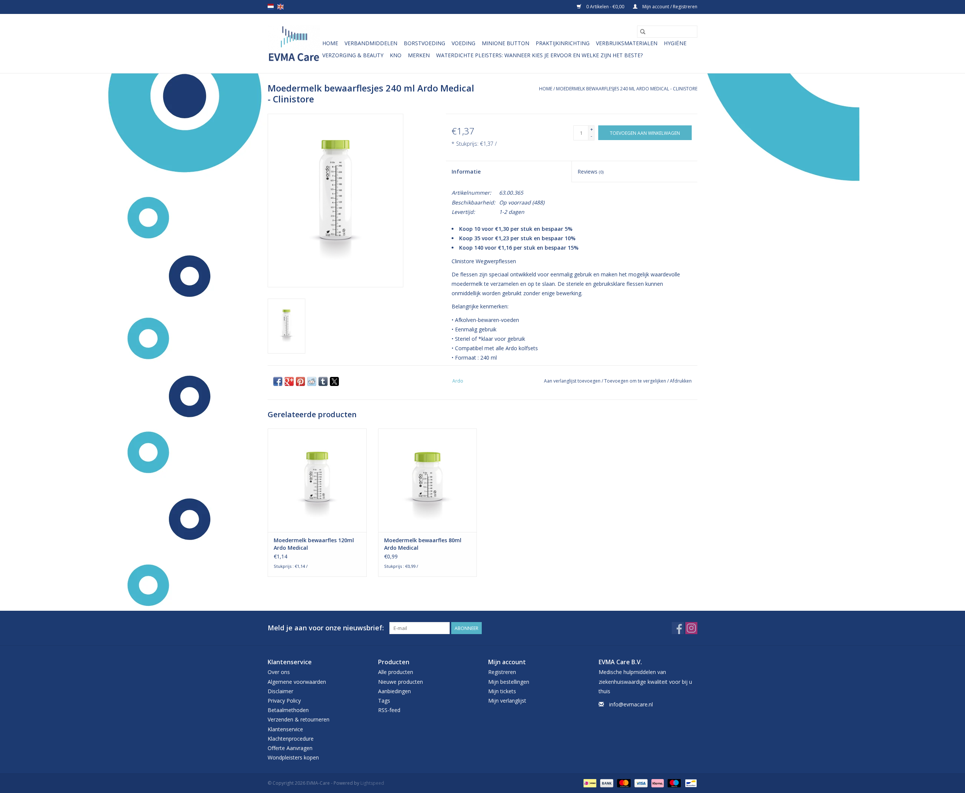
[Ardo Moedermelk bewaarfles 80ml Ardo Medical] (427, 480)
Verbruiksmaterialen (626, 43)
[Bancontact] (689, 783)
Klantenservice (285, 729)
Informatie (466, 171)
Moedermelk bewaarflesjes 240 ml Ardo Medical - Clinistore (626, 88)
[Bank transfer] (605, 783)
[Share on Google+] (289, 381)
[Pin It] (300, 381)
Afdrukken (681, 381)
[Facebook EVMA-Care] (678, 628)
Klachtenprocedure (291, 738)
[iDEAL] (589, 783)
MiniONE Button (505, 43)
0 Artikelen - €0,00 (605, 6)
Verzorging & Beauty (352, 55)
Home (330, 43)
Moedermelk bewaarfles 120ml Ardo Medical (314, 544)
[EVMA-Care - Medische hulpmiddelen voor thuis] (294, 43)
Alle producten (395, 672)
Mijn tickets (502, 691)
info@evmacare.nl (631, 704)
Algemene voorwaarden (297, 681)
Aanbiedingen (394, 691)
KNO (395, 55)
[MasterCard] (622, 783)
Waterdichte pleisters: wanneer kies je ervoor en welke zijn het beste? (539, 55)
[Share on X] (334, 381)
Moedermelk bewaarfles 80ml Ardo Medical (422, 544)
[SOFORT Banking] (657, 783)
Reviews (590, 171)
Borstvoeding (424, 43)
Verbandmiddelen (371, 43)
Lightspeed (372, 783)
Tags (384, 700)
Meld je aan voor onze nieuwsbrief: (326, 628)
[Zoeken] (642, 32)
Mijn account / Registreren (669, 6)
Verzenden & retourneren (298, 719)
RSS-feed (389, 710)
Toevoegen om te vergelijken (635, 381)
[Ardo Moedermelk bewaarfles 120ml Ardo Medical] (317, 480)
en (280, 7)
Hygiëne (675, 43)
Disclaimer (280, 691)
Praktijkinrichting (563, 43)
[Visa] (640, 783)
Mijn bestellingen (508, 681)
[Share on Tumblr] (323, 381)
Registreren (502, 672)
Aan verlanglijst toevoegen (573, 381)
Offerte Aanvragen (290, 748)
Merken (419, 55)
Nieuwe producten (400, 681)
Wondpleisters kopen (293, 757)
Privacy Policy (284, 700)
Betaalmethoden (288, 710)
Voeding (463, 43)
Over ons (279, 672)
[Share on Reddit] (311, 381)
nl (271, 7)
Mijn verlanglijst (507, 700)
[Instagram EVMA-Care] (691, 628)
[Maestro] (673, 783)
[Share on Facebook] (277, 381)
